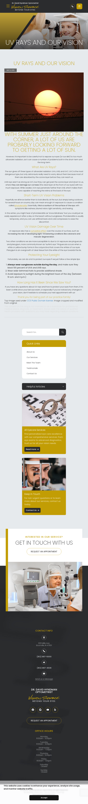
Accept (44, 797)
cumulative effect (38, 231)
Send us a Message (44, 679)
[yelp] (55, 710)
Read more (31, 449)
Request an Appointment (44, 551)
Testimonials (32, 368)
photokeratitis (21, 205)
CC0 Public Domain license (40, 300)
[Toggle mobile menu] (8, 6)
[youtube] (48, 710)
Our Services (32, 357)
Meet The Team (33, 362)
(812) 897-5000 (44, 657)
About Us (31, 352)
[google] (40, 710)
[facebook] (33, 710)
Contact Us (32, 373)
